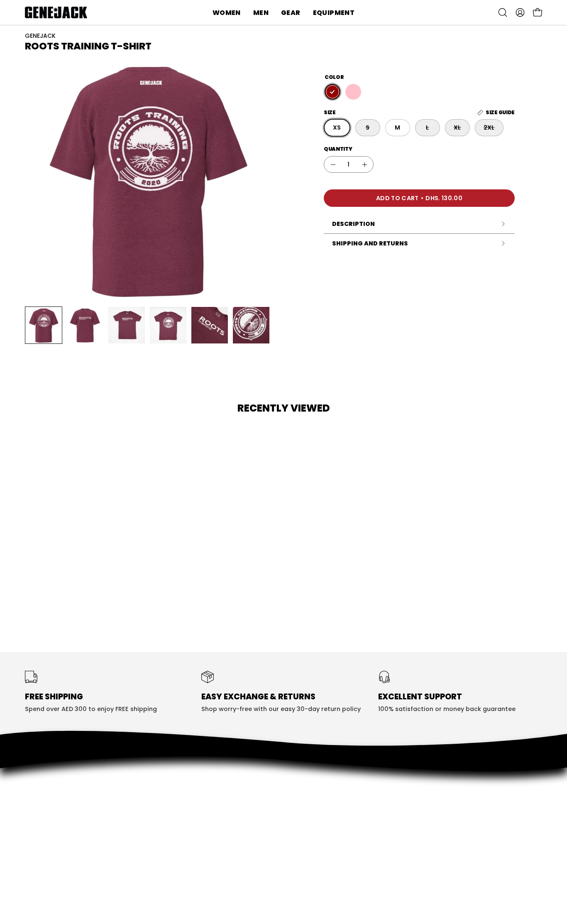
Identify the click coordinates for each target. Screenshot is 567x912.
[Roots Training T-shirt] (43, 325)
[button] (226, 12)
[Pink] (353, 92)
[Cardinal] (332, 92)
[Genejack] (56, 12)
